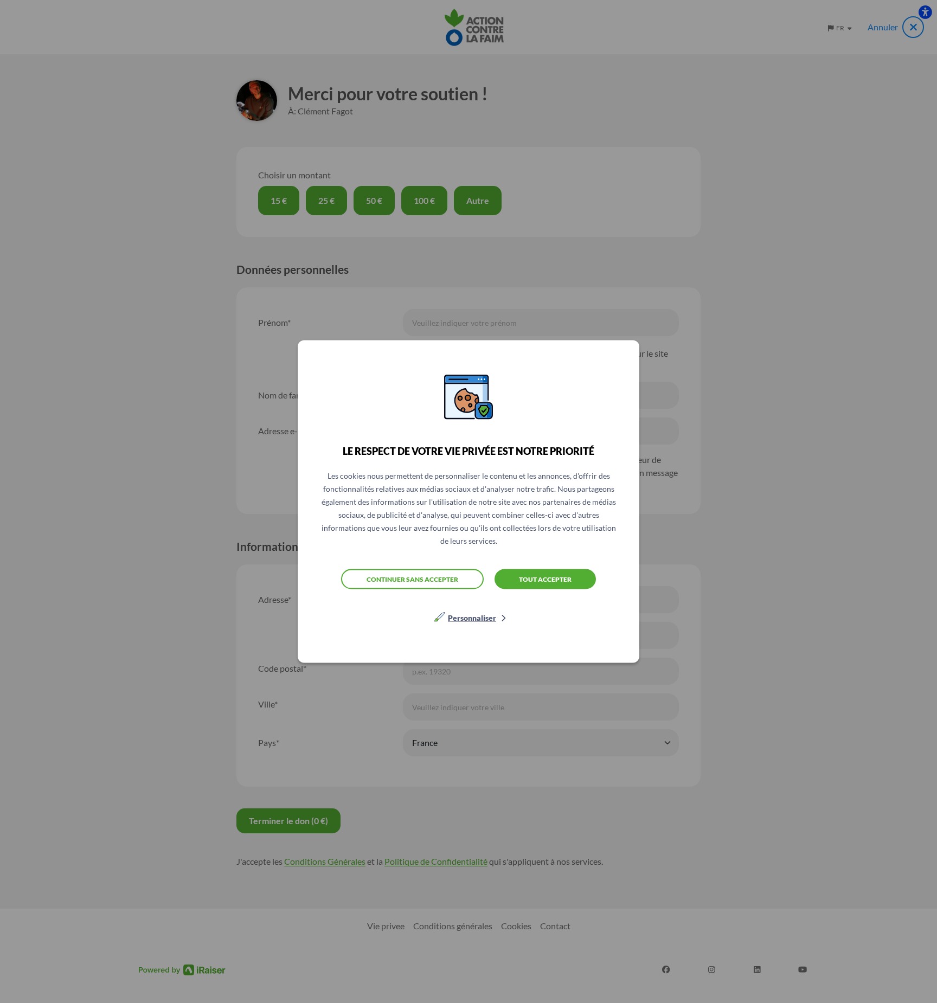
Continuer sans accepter (412, 579)
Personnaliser (472, 617)
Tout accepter (545, 579)
